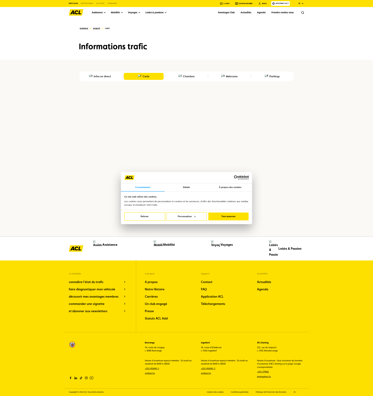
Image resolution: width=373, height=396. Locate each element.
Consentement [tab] (142, 187)
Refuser (145, 216)
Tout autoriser (228, 216)
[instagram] (86, 378)
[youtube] (91, 378)
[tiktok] (81, 378)
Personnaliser (185, 216)
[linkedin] (76, 378)
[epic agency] (294, 392)
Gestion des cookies (215, 392)
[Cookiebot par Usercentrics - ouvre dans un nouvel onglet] (236, 177)
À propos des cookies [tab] (230, 187)
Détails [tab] (186, 187)
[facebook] (70, 378)
